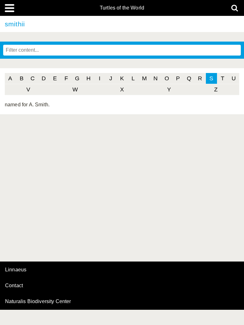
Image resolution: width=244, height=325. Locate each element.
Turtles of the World (122, 7)
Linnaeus (15, 269)
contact (14, 285)
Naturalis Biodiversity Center (38, 301)
